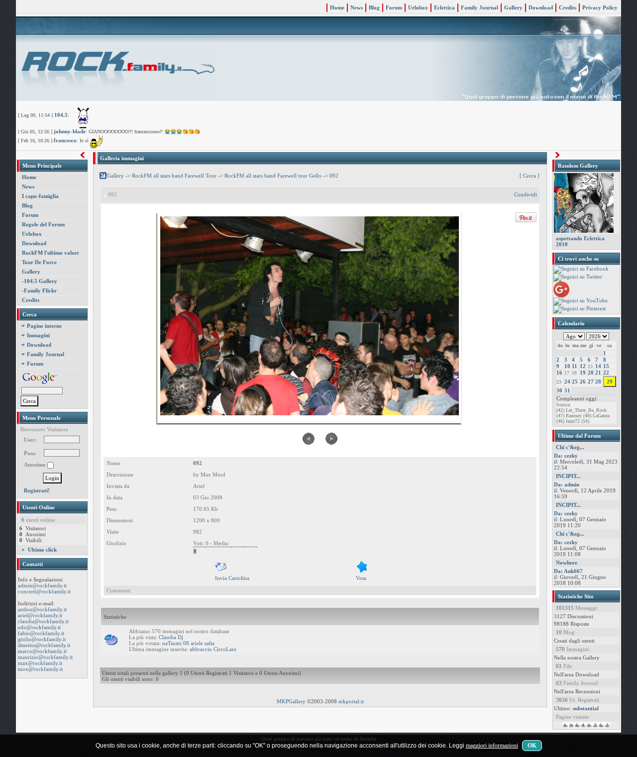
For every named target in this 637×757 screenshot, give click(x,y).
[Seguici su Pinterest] (579, 309)
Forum (394, 7)
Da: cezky (566, 456)
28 (598, 381)
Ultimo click (42, 550)
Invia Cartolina (232, 578)
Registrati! (37, 490)
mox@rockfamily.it (40, 669)
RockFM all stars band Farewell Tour (174, 176)
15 (606, 366)
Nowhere (566, 563)
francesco (65, 140)
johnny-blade (70, 131)
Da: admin (566, 484)
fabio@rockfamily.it (41, 633)
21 (598, 373)
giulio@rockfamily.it (42, 639)
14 (598, 366)
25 (575, 381)
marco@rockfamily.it (42, 651)
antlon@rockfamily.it (42, 609)
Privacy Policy (600, 7)
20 (591, 373)
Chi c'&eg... (570, 447)
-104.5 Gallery (39, 281)
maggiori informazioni (492, 745)
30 (559, 390)
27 (591, 381)
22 (606, 373)
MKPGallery (291, 701)
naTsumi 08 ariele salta (188, 643)
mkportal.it (351, 701)
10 (567, 366)
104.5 (61, 115)
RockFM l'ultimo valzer (50, 253)
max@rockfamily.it (40, 663)
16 (559, 373)
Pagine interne (44, 326)
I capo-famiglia (40, 196)
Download (541, 7)
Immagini (38, 335)
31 (567, 390)
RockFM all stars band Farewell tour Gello (272, 176)
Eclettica (444, 7)
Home (337, 7)
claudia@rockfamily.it (43, 621)
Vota (361, 578)
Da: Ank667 (568, 571)
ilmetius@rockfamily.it (44, 645)
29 (610, 381)
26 (583, 381)
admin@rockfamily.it (42, 585)
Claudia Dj (171, 637)
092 (333, 176)
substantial (586, 708)
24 (567, 381)
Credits (567, 7)
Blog (374, 7)
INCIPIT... (568, 476)
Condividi (525, 194)
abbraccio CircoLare (213, 649)
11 (574, 366)
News (356, 7)
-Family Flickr (39, 290)
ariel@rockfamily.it (40, 615)
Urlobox (418, 7)
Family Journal (479, 7)
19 (583, 373)
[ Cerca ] (529, 176)
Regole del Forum (43, 224)
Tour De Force (39, 262)
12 (583, 366)
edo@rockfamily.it (39, 627)
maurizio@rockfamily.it (45, 657)
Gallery (513, 7)
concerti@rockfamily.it (44, 591)
